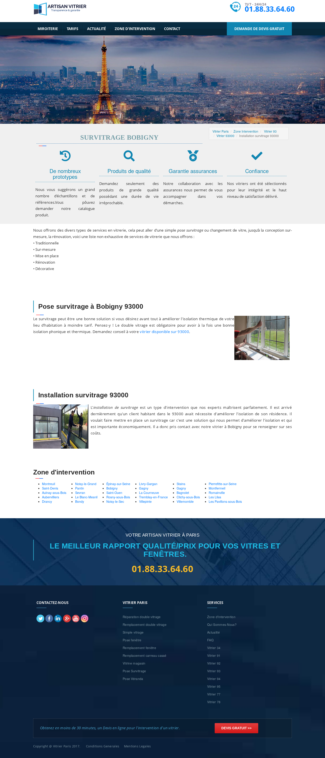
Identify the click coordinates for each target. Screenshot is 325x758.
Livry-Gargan (148, 484)
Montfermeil (217, 488)
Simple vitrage (133, 632)
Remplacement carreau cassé (144, 655)
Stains (181, 484)
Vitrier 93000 (225, 135)
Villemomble (185, 501)
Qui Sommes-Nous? (222, 624)
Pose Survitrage (134, 671)
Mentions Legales (137, 746)
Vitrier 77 (213, 694)
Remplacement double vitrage (144, 624)
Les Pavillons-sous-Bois (225, 501)
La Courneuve (149, 492)
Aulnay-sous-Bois (54, 492)
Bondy (79, 501)
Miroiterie (48, 28)
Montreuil (48, 484)
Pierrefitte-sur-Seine (223, 484)
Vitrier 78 (213, 702)
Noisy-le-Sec (115, 501)
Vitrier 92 (213, 663)
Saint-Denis (50, 488)
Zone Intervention (245, 131)
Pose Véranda (133, 678)
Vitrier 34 (213, 648)
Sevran (80, 492)
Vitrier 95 (213, 686)
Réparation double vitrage (142, 617)
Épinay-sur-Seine (118, 484)
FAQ (210, 640)
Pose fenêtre (132, 640)
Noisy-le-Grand (85, 484)
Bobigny (112, 488)
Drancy (47, 501)
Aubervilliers (50, 497)
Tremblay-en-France (153, 497)
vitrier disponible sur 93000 (164, 331)
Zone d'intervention (135, 28)
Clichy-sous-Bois (188, 497)
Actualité (96, 28)
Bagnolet (183, 492)
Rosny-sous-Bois (118, 497)
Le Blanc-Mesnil (86, 497)
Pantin (79, 488)
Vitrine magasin (134, 663)
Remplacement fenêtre (139, 648)
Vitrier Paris (220, 131)
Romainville (217, 492)
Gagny (143, 488)
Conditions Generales (102, 746)
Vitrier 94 (213, 678)
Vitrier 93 (270, 131)
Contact (172, 28)
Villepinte (145, 501)
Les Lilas (215, 497)
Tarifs (72, 28)
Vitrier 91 (213, 655)
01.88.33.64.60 (269, 8)
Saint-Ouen (114, 492)
